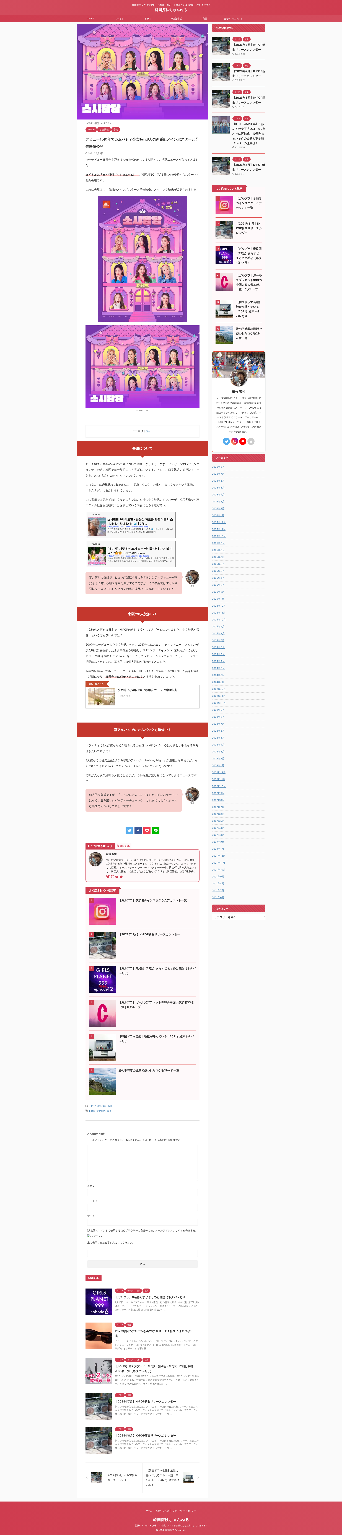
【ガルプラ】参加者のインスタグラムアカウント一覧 (152, 900)
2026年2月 (218, 508)
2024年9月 (218, 626)
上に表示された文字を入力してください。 (111, 1242)
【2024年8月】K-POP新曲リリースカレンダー (145, 1435)
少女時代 (100, 1110)
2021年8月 (218, 883)
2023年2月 (218, 758)
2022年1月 (218, 848)
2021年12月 (218, 855)
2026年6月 (218, 480)
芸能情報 (101, 1106)
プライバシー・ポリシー (184, 1510)
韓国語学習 (176, 18)
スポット (119, 18)
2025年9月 (218, 543)
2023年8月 (218, 716)
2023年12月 (219, 688)
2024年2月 (218, 675)
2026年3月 (218, 501)
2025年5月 (218, 570)
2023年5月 (218, 737)
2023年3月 (218, 751)
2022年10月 (219, 786)
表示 (148, 431)
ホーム (149, 1510)
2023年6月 (218, 730)
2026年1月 (218, 515)
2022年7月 (218, 807)
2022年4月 (218, 827)
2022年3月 (218, 834)
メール (92, 1200)
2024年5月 (218, 654)
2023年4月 (218, 744)
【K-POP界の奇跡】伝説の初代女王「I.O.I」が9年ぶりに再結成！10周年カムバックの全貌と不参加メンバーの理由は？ (248, 133)
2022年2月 (218, 841)
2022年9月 (218, 793)
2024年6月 (218, 647)
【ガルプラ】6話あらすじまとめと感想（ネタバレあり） (151, 1297)
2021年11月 (218, 862)
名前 (91, 1186)
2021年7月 (218, 890)
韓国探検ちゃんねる (171, 10)
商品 (205, 18)
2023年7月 (218, 723)
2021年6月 (218, 897)
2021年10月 (219, 869)
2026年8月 (218, 466)
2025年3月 (218, 584)
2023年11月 (219, 695)
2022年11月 (218, 779)
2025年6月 (218, 563)
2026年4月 (218, 494)
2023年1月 (218, 765)
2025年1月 (218, 598)
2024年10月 (219, 619)
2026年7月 (218, 473)
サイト (91, 1215)
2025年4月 (218, 577)
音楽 (110, 1106)
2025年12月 (219, 522)
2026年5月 (218, 487)
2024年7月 (218, 640)
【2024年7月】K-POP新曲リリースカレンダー (145, 1401)
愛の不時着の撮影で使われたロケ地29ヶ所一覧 (148, 1070)
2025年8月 (218, 550)
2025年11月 (219, 529)
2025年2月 (218, 591)
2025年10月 (219, 536)
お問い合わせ (162, 1510)
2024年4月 (218, 661)
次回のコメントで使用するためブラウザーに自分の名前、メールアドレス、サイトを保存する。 (144, 1230)
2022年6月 (218, 813)
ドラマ (147, 18)
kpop (92, 1110)
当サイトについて (233, 18)
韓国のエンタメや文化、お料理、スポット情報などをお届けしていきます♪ (171, 1525)
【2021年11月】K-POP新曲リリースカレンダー (149, 934)
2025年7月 (218, 557)
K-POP (90, 18)
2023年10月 (219, 702)
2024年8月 (218, 633)
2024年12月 (219, 605)
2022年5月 (218, 820)
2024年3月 (218, 668)
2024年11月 (219, 612)
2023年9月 (218, 709)
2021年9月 (218, 876)
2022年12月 (219, 772)
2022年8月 (218, 800)
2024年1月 (218, 682)
